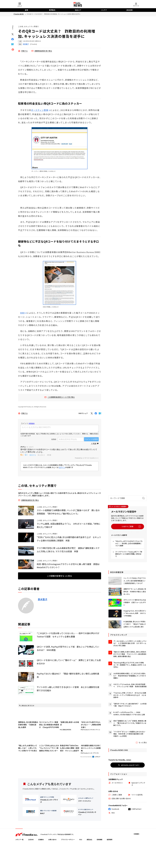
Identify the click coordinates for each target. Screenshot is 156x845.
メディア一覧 (19, 839)
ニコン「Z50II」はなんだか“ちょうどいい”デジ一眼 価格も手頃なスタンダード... (49, 748)
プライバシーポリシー (68, 839)
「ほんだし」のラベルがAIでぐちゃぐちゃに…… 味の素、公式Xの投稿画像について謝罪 (129, 543)
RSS (80, 839)
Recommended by (86, 757)
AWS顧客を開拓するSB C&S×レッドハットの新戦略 (91, 748)
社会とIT (78, 10)
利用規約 (136, 834)
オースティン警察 (39, 110)
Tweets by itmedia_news (119, 759)
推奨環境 (109, 839)
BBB (22, 312)
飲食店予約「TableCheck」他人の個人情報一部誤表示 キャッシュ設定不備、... (69, 748)
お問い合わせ (52, 839)
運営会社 (89, 839)
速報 (26, 10)
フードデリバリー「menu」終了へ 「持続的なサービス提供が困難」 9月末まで (128, 554)
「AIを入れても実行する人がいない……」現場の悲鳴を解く (91, 724)
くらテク (104, 10)
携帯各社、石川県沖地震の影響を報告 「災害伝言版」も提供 (28, 724)
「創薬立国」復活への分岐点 (69, 723)
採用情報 (99, 839)
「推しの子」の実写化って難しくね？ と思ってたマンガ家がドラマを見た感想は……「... (27, 748)
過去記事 (129, 10)
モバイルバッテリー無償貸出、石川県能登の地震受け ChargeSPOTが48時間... (49, 725)
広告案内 (41, 839)
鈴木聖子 (42, 599)
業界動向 (52, 10)
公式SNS (31, 839)
